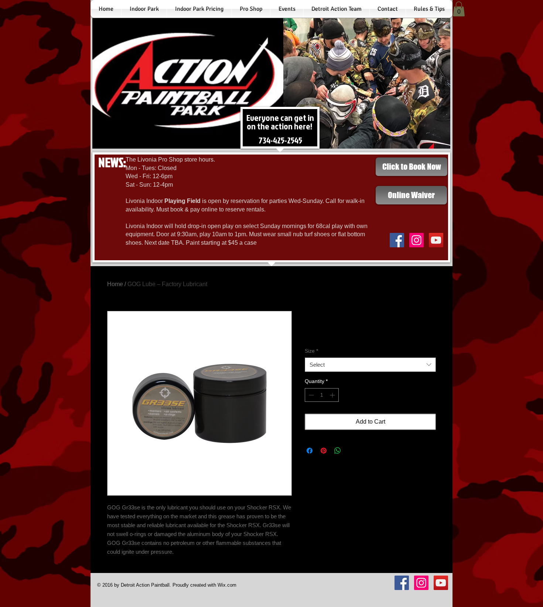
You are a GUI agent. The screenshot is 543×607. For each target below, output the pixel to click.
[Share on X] (351, 450)
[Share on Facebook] (309, 450)
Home (115, 284)
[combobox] (370, 364)
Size (311, 351)
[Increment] (333, 395)
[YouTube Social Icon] (436, 240)
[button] (458, 9)
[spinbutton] (321, 395)
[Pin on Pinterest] (323, 450)
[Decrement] (310, 395)
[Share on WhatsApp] (337, 450)
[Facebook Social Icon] (397, 240)
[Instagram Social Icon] (416, 240)
